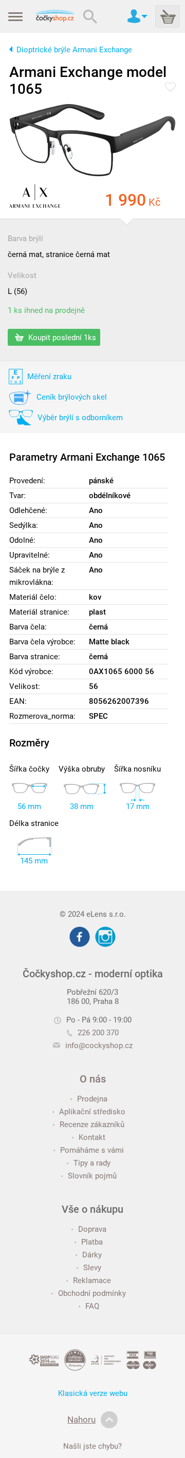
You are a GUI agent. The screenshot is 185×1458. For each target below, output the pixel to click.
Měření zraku (49, 376)
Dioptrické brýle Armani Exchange (74, 49)
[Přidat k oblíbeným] (170, 87)
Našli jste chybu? (92, 1446)
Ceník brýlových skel (71, 397)
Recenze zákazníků (92, 1124)
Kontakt (92, 1137)
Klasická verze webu (92, 1393)
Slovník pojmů (92, 1175)
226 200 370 (98, 1032)
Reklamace (92, 1280)
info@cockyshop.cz (99, 1045)
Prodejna (92, 1099)
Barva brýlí (25, 238)
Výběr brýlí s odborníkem (80, 417)
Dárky (92, 1254)
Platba (92, 1242)
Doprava (92, 1229)
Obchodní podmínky (92, 1293)
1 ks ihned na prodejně (46, 310)
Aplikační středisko (92, 1111)
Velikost (22, 275)
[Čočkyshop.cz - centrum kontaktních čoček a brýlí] (55, 16)
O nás (93, 1079)
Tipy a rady (91, 1163)
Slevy (92, 1267)
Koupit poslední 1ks (61, 337)
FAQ (92, 1306)
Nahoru (81, 1419)
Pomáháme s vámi (92, 1150)
